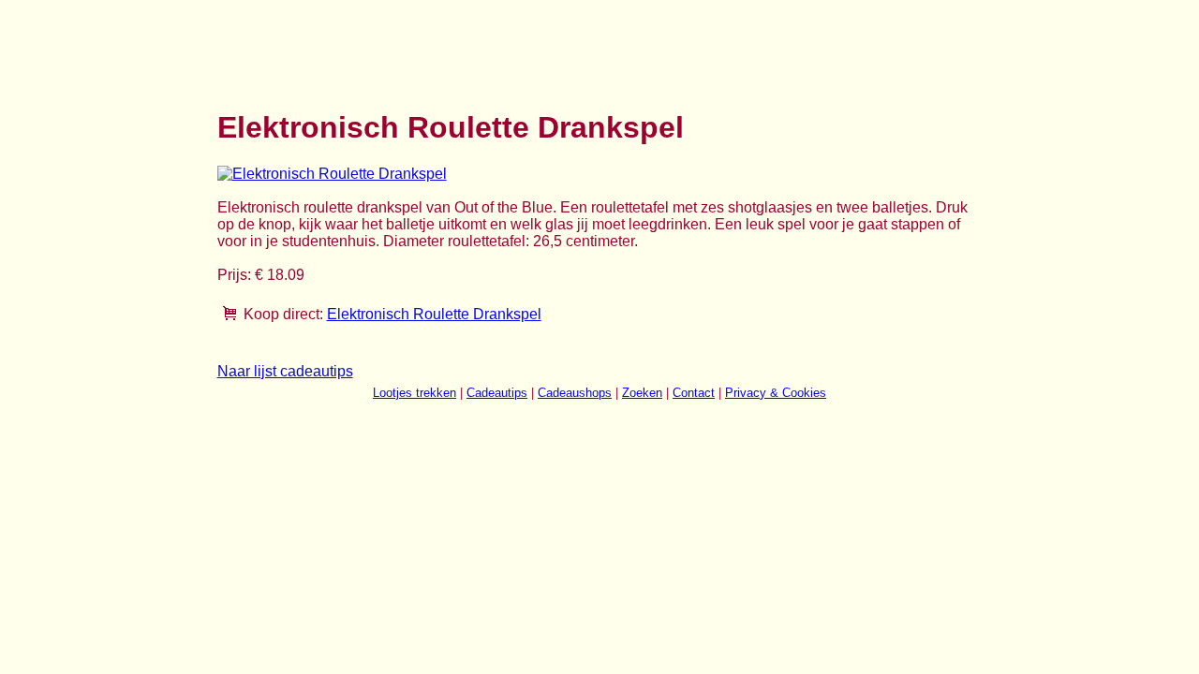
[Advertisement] (558, 45)
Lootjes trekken (414, 393)
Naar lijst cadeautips (285, 371)
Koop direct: (283, 314)
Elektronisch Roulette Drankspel (434, 314)
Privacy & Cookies (775, 393)
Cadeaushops (575, 393)
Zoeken (642, 393)
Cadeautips (496, 393)
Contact (694, 393)
